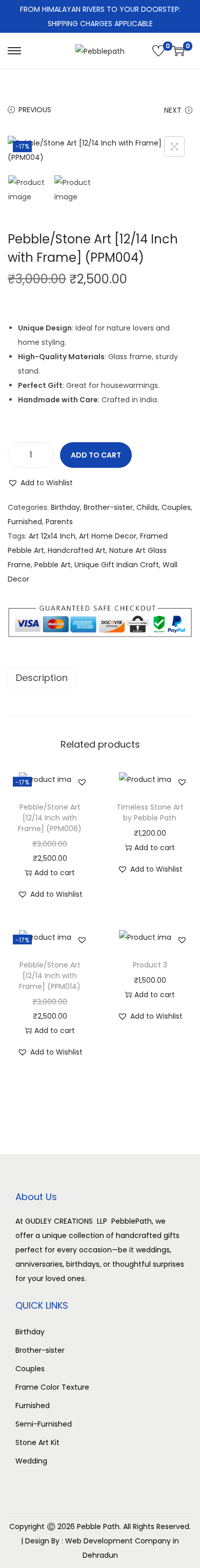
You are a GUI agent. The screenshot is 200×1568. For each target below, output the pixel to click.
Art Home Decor (107, 536)
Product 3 (150, 965)
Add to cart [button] (54, 873)
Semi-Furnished (43, 1424)
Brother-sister (108, 507)
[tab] (100, 678)
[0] (158, 51)
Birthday (65, 507)
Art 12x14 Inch (52, 536)
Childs (147, 507)
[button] (40, 483)
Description (42, 677)
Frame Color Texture (52, 1387)
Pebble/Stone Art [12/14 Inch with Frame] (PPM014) (50, 976)
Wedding (31, 1461)
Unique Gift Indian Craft (116, 565)
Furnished (25, 522)
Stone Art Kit (37, 1442)
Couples (176, 507)
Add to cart (96, 455)
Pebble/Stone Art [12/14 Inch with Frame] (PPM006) (50, 818)
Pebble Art (52, 565)
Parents (59, 522)
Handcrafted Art (77, 550)
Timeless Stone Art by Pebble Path (150, 812)
